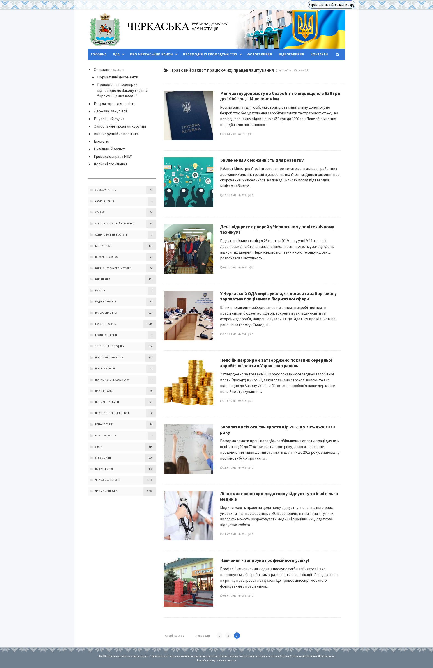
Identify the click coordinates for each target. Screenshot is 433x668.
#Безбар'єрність (105, 190)
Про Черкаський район (151, 54)
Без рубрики (103, 245)
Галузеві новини (106, 323)
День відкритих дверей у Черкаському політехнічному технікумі (277, 229)
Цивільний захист (109, 148)
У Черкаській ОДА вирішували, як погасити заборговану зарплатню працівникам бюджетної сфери (278, 296)
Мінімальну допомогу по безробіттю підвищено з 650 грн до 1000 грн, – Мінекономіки (280, 95)
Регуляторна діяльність (115, 103)
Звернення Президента (109, 346)
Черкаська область (107, 480)
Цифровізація (104, 469)
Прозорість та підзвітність (112, 413)
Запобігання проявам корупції (120, 126)
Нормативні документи (117, 77)
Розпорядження (106, 435)
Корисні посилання (110, 164)
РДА (116, 54)
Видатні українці (105, 301)
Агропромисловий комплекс (114, 223)
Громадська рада (106, 335)
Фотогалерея (259, 54)
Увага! (99, 446)
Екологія (101, 141)
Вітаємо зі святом (107, 257)
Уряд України (103, 457)
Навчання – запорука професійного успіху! (264, 560)
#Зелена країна (104, 201)
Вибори (100, 290)
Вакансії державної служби (113, 268)
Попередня (203, 636)
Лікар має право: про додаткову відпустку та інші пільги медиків (279, 496)
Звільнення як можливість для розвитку (262, 160)
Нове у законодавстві (109, 357)
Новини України (105, 368)
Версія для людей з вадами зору (331, 4)
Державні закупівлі (110, 111)
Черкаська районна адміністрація (104, 29)
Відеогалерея (291, 54)
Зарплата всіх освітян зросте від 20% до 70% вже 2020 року (277, 429)
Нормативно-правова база (112, 379)
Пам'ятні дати (104, 390)
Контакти (319, 54)
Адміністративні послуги (111, 234)
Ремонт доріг (104, 424)
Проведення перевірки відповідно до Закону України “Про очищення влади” (122, 90)
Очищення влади (109, 69)
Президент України (107, 402)
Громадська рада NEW (113, 156)
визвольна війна (106, 312)
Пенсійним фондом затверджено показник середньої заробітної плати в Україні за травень (276, 362)
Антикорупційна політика (116, 133)
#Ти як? (99, 212)
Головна (99, 54)
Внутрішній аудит (109, 118)
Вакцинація (102, 279)
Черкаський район (107, 491)
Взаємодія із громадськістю (210, 54)
